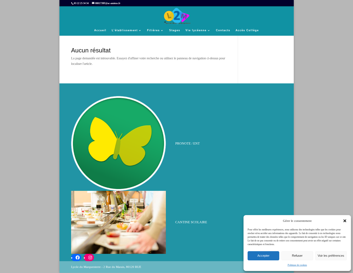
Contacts (223, 30)
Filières (153, 30)
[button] (345, 221)
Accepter (263, 255)
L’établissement (125, 30)
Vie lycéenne (196, 30)
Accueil (100, 30)
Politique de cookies (297, 265)
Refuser (297, 255)
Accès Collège (247, 30)
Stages (174, 30)
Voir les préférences (331, 255)
